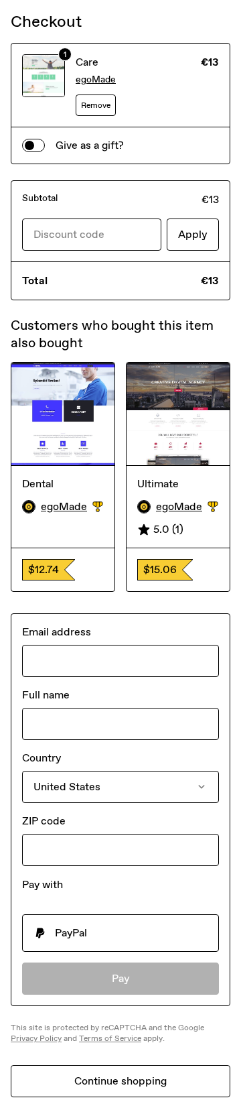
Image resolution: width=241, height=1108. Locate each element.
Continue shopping (120, 1080)
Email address (56, 631)
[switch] (33, 145)
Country (41, 757)
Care (87, 62)
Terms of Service (110, 1038)
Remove (95, 105)
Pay (121, 978)
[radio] (120, 933)
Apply (193, 234)
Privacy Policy (36, 1038)
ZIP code (44, 820)
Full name (46, 694)
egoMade (96, 79)
